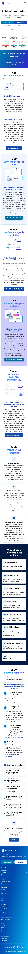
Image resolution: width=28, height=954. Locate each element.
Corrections (4, 940)
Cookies (3, 934)
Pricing (2, 875)
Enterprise (3, 877)
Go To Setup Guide (13, 148)
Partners (3, 891)
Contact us (14, 839)
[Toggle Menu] (25, 3)
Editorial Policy (4, 938)
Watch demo (20, 862)
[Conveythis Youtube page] (21, 947)
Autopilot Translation (13, 359)
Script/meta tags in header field (14, 738)
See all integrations (14, 30)
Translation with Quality (13, 289)
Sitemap (3, 900)
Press (2, 896)
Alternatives (4, 915)
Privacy (2, 925)
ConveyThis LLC (21, 951)
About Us (3, 889)
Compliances (4, 929)
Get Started (7, 862)
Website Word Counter (6, 917)
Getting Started (4, 906)
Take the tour (20, 22)
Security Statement (5, 936)
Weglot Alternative (5, 913)
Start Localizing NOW (13, 435)
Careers (3, 898)
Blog (2, 910)
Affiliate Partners (5, 894)
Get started (7, 22)
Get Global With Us (13, 218)
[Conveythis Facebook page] (14, 947)
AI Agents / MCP (5, 879)
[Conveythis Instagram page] (17, 947)
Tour (2, 883)
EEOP (2, 932)
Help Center (4, 908)
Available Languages (6, 881)
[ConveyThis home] (8, 3)
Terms (2, 927)
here (22, 697)
